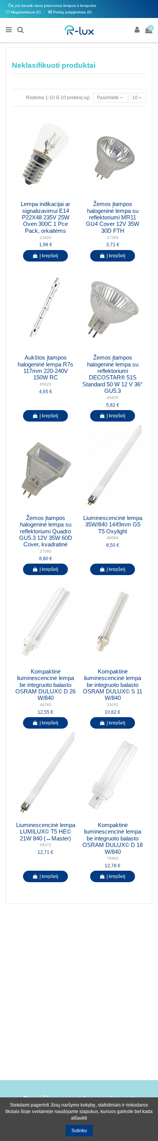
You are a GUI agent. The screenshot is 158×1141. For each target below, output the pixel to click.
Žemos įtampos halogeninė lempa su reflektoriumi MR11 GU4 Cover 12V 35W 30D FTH (112, 217)
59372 (45, 845)
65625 (45, 384)
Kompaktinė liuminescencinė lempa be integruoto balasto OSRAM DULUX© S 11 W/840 (112, 685)
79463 (112, 858)
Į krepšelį (49, 255)
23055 (112, 705)
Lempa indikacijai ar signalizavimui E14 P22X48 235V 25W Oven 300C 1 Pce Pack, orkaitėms (45, 217)
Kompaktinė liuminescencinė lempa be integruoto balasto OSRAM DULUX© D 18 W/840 (112, 838)
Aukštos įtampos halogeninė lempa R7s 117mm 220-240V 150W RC (45, 368)
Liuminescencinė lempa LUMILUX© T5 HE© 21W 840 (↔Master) (45, 832)
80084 (112, 538)
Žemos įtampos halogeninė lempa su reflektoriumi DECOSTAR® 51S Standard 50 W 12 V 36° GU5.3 (112, 374)
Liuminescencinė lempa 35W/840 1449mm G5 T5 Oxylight (112, 525)
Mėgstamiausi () (26, 12)
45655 (112, 398)
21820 (45, 237)
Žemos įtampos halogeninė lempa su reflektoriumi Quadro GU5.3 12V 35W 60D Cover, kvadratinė (45, 531)
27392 (45, 551)
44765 (45, 705)
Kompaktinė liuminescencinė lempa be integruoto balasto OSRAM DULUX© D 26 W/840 (45, 685)
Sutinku (79, 1130)
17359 (112, 237)
